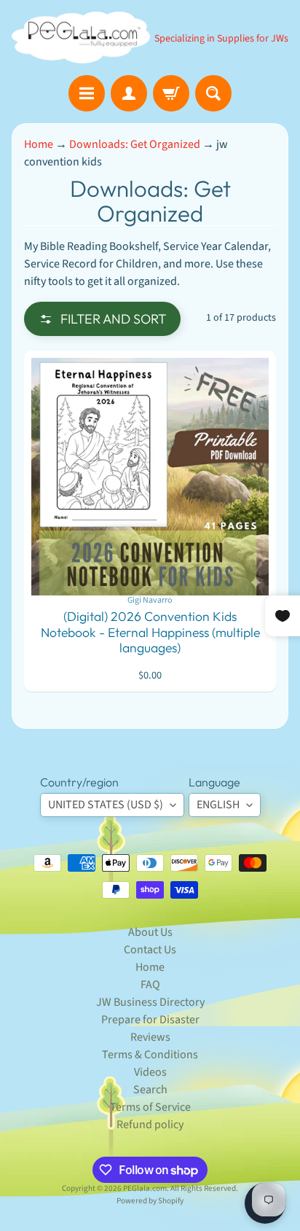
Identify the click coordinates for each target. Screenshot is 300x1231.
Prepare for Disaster (150, 1020)
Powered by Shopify (150, 1200)
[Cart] (171, 93)
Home (38, 144)
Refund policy (150, 1125)
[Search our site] (213, 93)
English (218, 805)
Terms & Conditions (150, 1055)
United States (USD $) (105, 805)
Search (150, 1090)
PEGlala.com (145, 1188)
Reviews (150, 1037)
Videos (150, 1072)
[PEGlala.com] (81, 37)
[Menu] (86, 93)
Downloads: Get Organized (134, 144)
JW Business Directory (150, 1002)
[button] (102, 319)
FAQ (150, 985)
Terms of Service (150, 1107)
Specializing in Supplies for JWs (221, 39)
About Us (150, 932)
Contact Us (150, 950)
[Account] (129, 93)
